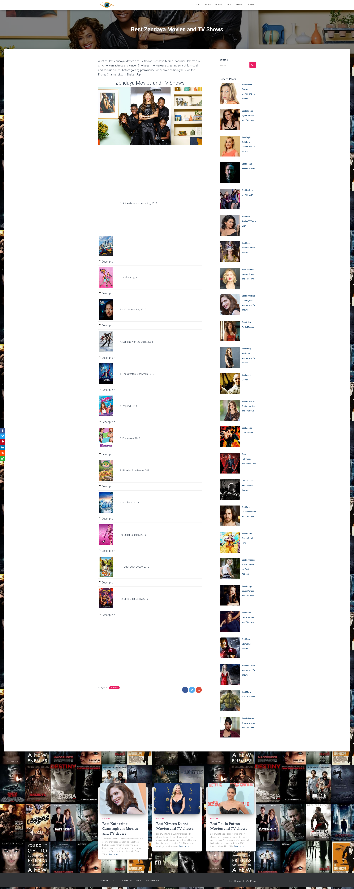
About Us (104, 881)
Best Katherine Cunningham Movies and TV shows (120, 828)
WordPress (251, 881)
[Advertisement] (108, 193)
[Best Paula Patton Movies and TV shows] (231, 798)
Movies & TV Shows (235, 5)
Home (198, 5)
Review (251, 5)
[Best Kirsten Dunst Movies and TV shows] (177, 798)
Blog (115, 881)
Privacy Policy (152, 881)
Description (108, 261)
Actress (218, 5)
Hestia (231, 881)
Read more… (114, 854)
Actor (208, 5)
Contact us (127, 881)
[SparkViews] (106, 4)
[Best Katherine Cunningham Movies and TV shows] (123, 798)
